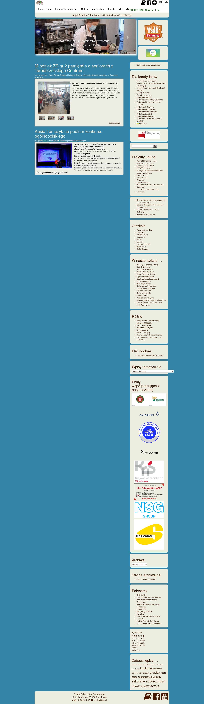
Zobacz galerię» (115, 123)
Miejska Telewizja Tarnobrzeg (148, 621)
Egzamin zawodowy (144, 290)
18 (138, 643)
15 (133, 643)
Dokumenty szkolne (144, 325)
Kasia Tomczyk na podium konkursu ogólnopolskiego (68, 133)
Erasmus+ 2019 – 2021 (145, 166)
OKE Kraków (141, 595)
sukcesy (156, 676)
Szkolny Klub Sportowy (145, 272)
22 (133, 645)
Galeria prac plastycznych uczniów (149, 335)
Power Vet (140, 180)
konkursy (146, 668)
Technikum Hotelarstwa (145, 107)
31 (137, 648)
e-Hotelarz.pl (141, 609)
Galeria (85, 9)
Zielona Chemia (142, 295)
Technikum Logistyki (144, 114)
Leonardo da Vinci (143, 182)
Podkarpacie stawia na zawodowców (150, 184)
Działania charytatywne (100, 75)
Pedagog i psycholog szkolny (147, 264)
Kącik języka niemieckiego (146, 286)
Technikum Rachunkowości (147, 111)
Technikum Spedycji (144, 97)
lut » (138, 650)
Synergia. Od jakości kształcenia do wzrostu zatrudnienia (150, 171)
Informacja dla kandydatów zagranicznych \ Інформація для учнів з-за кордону (151, 83)
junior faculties (136, 669)
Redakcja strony (143, 249)
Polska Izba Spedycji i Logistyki (148, 616)
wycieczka (151, 685)
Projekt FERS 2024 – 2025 (147, 161)
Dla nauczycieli (142, 330)
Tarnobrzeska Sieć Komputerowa (149, 623)
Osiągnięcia (141, 232)
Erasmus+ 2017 (142, 175)
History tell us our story (149, 189)
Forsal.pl (140, 618)
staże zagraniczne (141, 676)
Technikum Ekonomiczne (146, 109)
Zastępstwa (98, 9)
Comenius (140, 187)
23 (135, 645)
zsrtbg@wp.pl (100, 699)
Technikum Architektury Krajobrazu (150, 100)
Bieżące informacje (83, 75)
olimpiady (145, 672)
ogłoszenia (136, 672)
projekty (155, 672)
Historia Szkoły (142, 235)
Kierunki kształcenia (65, 9)
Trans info (140, 614)
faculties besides (147, 665)
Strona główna (44, 9)
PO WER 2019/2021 (144, 168)
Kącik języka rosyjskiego (146, 288)
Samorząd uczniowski (145, 269)
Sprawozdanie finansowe (146, 214)
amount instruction (137, 665)
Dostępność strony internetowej (148, 65)
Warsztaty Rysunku (144, 283)
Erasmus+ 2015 (142, 177)
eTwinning (140, 192)
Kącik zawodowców (144, 293)
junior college (159, 665)
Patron (139, 239)
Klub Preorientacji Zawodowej (148, 279)
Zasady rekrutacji (143, 92)
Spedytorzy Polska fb (144, 611)
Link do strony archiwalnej (146, 579)
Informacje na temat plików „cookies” (150, 355)
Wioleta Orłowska (60, 75)
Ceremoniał (141, 237)
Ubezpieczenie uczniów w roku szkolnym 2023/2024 (148, 321)
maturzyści (157, 668)
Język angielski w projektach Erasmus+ (151, 300)
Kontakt (111, 9)
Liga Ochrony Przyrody (145, 276)
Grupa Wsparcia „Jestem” (146, 274)
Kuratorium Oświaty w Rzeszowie (149, 597)
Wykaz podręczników (144, 230)
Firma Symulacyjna (144, 281)
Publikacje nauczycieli (145, 328)
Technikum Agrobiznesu (146, 116)
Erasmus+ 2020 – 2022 (145, 163)
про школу (143, 123)
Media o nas (141, 246)
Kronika (139, 242)
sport (163, 672)
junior (153, 665)
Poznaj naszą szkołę (144, 95)
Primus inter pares (143, 244)
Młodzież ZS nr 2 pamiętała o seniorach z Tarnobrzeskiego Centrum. (74, 68)
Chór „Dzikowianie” (144, 267)
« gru (134, 650)
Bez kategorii (81, 140)
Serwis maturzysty (143, 332)
